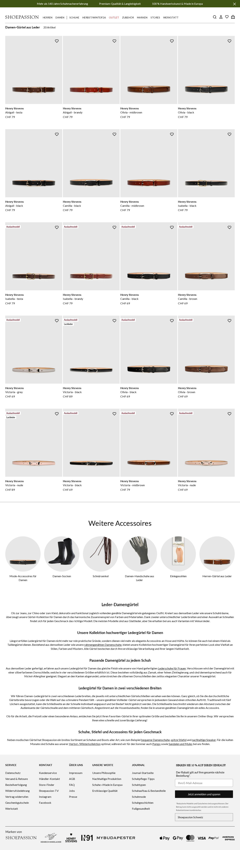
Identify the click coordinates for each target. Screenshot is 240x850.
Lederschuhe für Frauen (172, 668)
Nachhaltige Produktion (106, 778)
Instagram (45, 796)
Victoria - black (72, 392)
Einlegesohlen (178, 576)
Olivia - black (186, 112)
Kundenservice (48, 772)
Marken (142, 17)
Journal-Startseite (143, 772)
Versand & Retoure (16, 778)
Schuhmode (139, 796)
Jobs (72, 790)
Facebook (45, 802)
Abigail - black (14, 205)
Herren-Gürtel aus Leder (217, 576)
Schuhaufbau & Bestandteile (149, 790)
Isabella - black (187, 205)
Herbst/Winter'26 (94, 17)
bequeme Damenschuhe (155, 739)
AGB (72, 778)
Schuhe (74, 17)
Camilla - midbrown (132, 205)
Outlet (114, 17)
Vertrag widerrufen (16, 796)
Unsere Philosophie (103, 772)
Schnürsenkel (101, 576)
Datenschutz (13, 772)
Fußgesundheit (141, 808)
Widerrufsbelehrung (17, 790)
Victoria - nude (14, 485)
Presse (73, 796)
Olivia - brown (186, 392)
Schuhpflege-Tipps (143, 778)
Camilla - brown (187, 298)
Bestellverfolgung (16, 784)
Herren (47, 17)
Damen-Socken (62, 576)
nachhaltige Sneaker (204, 739)
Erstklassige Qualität (105, 790)
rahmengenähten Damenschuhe (103, 644)
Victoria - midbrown (132, 485)
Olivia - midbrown (131, 112)
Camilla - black (72, 205)
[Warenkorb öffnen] (233, 17)
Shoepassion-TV (49, 790)
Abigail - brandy (72, 112)
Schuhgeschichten (142, 802)
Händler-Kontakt (49, 778)
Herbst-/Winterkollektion (84, 744)
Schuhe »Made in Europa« (107, 784)
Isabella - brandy (73, 298)
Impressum (75, 772)
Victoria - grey (14, 392)
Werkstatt (171, 17)
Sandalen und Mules (180, 744)
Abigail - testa (13, 112)
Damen (60, 17)
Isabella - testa (14, 298)
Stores (155, 17)
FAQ (72, 784)
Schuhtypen (139, 784)
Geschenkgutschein (17, 802)
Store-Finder (46, 784)
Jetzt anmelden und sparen (204, 794)
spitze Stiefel (178, 739)
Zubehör (128, 17)
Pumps (156, 744)
